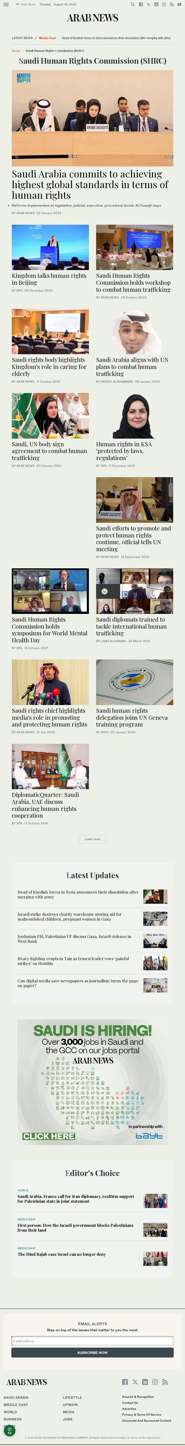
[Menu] (6, 4)
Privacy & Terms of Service (141, 1414)
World (23, 1190)
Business (13, 1419)
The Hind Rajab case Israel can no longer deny (62, 1254)
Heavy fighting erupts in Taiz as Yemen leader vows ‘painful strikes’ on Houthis (73, 961)
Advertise (129, 1409)
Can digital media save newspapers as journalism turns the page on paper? (78, 983)
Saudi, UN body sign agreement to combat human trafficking (49, 451)
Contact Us (130, 1403)
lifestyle (72, 1397)
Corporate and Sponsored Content (146, 1420)
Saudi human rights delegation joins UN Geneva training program (132, 717)
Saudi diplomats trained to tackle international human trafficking (131, 626)
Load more (92, 839)
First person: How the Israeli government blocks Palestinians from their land (75, 1227)
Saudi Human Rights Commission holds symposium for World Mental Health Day (49, 629)
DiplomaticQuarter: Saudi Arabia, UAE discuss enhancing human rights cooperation (45, 805)
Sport (10, 1426)
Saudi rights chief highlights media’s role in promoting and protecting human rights (49, 717)
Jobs (68, 1419)
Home (16, 50)
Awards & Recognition (138, 1396)
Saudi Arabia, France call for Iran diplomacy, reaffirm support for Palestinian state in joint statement (76, 1199)
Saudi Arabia (16, 1397)
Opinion (70, 1405)
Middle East (47, 38)
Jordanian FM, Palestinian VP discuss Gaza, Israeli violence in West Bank (74, 939)
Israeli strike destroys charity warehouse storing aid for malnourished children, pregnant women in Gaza (70, 916)
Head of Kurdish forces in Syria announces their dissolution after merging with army (116, 38)
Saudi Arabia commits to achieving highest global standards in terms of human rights (90, 184)
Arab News (28, 4)
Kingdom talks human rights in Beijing (49, 279)
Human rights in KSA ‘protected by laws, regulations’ (124, 451)
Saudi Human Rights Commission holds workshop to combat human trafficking (133, 282)
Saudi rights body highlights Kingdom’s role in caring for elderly (49, 366)
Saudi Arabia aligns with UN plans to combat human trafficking (132, 366)
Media (68, 1412)
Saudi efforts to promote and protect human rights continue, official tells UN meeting (133, 538)
